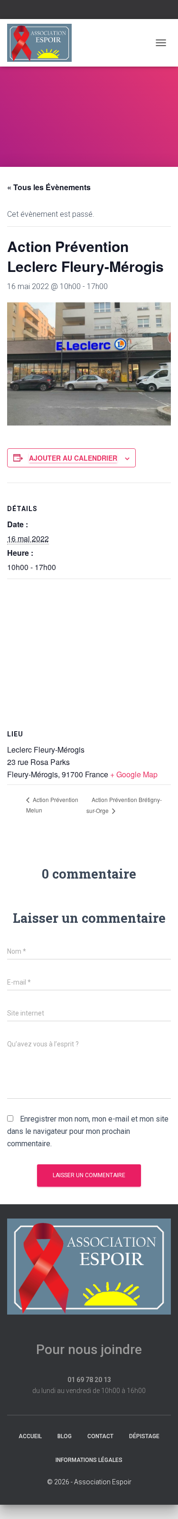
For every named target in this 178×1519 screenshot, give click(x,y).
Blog (64, 1436)
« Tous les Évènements (49, 187)
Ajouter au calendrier (73, 458)
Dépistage (144, 1436)
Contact (100, 1436)
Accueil (30, 1436)
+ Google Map (134, 774)
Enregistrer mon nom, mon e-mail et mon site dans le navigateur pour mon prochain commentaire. (88, 1131)
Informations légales (89, 1460)
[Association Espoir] (43, 43)
